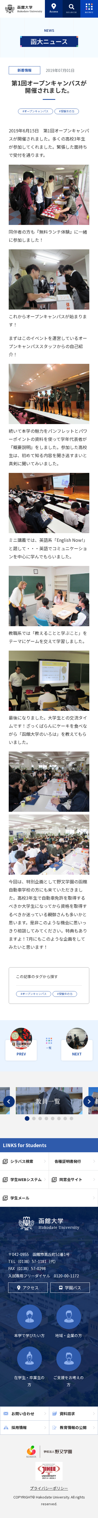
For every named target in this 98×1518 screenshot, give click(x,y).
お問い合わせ (22, 1413)
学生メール (19, 1198)
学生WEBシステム (26, 1179)
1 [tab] (27, 1118)
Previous (9, 1101)
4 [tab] (46, 1118)
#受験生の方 (66, 111)
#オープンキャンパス (35, 111)
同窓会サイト (70, 1179)
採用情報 (19, 1427)
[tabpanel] (49, 1100)
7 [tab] (65, 1118)
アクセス (31, 1287)
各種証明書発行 (67, 1161)
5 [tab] (52, 1118)
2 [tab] (34, 1118)
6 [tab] (59, 1118)
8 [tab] (71, 1118)
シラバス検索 (21, 1161)
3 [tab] (40, 1118)
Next (89, 1101)
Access (53, 11)
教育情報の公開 (73, 1427)
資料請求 (67, 1413)
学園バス (73, 1287)
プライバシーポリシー (49, 1488)
